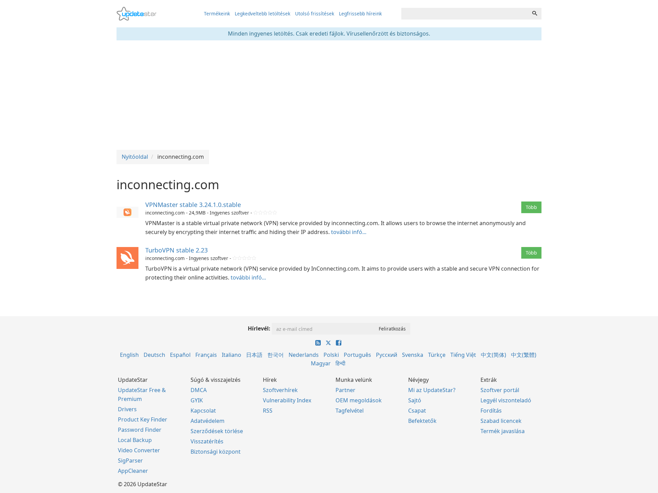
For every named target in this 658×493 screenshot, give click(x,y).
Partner (345, 390)
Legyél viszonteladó (505, 400)
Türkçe (437, 355)
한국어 (275, 355)
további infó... (348, 232)
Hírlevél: (259, 328)
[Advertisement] (329, 95)
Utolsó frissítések (314, 13)
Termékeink (217, 13)
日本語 (254, 355)
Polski (331, 355)
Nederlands (304, 355)
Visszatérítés (207, 441)
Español (180, 355)
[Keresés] (534, 14)
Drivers (127, 409)
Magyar (321, 363)
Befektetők (422, 421)
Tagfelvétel (350, 410)
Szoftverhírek (280, 390)
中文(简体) (493, 355)
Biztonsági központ (216, 451)
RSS (267, 410)
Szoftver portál (499, 390)
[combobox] (464, 14)
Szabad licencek (501, 421)
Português (357, 355)
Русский (386, 355)
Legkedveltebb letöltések (262, 13)
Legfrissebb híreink (360, 13)
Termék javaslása (502, 431)
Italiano (231, 355)
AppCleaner (133, 471)
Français (206, 355)
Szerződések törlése (217, 431)
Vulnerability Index (287, 400)
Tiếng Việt (463, 355)
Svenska (412, 355)
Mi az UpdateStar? (431, 390)
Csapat (417, 410)
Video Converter (139, 450)
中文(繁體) (523, 355)
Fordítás (491, 410)
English (129, 355)
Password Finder (139, 429)
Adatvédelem (207, 421)
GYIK (197, 400)
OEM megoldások (359, 400)
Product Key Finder (142, 419)
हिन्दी (340, 363)
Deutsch (154, 355)
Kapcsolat (203, 410)
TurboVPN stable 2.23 (176, 250)
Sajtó (414, 400)
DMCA (199, 390)
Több (531, 207)
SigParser (130, 460)
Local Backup (135, 440)
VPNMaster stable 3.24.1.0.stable (193, 204)
